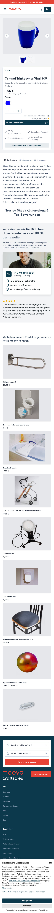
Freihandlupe (8, 553)
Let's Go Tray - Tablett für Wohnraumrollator (21, 510)
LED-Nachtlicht (9, 596)
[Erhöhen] (18, 110)
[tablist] (27, 160)
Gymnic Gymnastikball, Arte (14, 682)
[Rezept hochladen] (47, 9)
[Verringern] (7, 110)
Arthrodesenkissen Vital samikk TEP (18, 639)
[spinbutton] (13, 110)
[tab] (10, 160)
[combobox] (27, 745)
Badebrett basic (10, 467)
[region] (27, 36)
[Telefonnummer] (9, 274)
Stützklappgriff (9, 382)
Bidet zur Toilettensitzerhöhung (16, 424)
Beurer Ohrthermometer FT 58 (15, 725)
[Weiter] (47, 36)
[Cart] (40, 9)
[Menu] (5, 9)
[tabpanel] (27, 184)
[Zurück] (7, 36)
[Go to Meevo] (15, 9)
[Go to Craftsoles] (13, 778)
